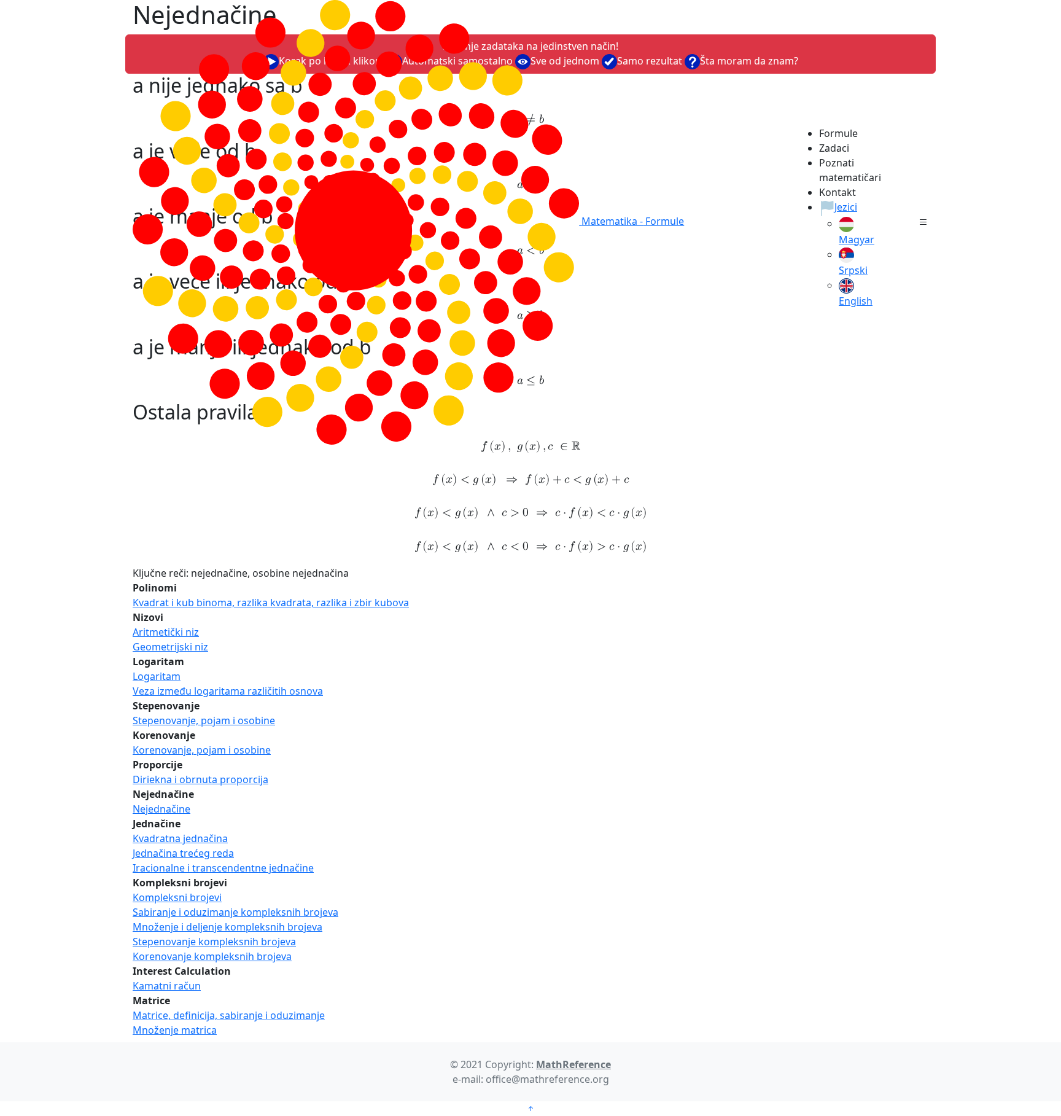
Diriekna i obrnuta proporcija (200, 779)
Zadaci (834, 148)
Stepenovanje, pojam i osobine (204, 720)
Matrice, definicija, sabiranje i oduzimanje (229, 1015)
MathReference (573, 1064)
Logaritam (157, 676)
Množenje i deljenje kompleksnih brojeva (227, 927)
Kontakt (837, 192)
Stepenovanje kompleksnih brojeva (214, 941)
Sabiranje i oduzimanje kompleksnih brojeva (235, 912)
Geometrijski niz (170, 647)
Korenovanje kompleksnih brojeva (212, 956)
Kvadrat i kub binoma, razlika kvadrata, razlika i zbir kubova (271, 602)
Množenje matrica (175, 1030)
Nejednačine (161, 809)
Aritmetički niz (166, 632)
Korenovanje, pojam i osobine (202, 750)
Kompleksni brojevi (177, 897)
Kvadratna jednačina (180, 838)
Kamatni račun (167, 986)
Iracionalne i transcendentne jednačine (223, 868)
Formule (838, 133)
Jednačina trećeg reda (183, 853)
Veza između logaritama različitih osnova (228, 691)
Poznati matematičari (841, 170)
